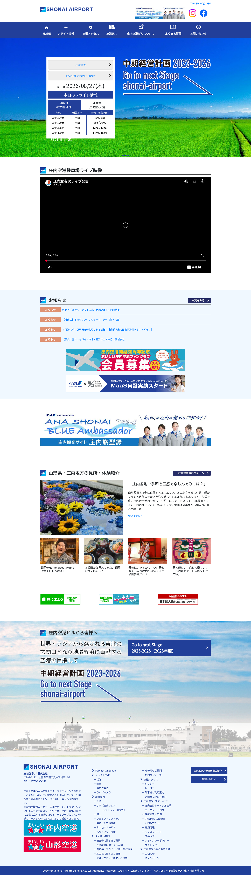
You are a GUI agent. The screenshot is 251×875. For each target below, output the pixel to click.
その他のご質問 (153, 770)
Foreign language (105, 770)
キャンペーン (152, 858)
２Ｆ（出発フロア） (107, 805)
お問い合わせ (198, 33)
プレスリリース (153, 832)
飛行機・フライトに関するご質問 (114, 849)
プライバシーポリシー (157, 840)
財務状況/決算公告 (155, 818)
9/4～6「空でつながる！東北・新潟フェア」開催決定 (91, 309)
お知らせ (150, 853)
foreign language (200, 3)
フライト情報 (66, 33)
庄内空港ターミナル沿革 (158, 805)
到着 (98, 783)
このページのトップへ (225, 872)
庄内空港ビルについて (140, 33)
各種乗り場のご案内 (155, 796)
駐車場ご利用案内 (154, 792)
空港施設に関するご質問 (109, 844)
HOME (47, 33)
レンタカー (151, 788)
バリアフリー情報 (106, 832)
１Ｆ (98, 801)
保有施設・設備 (153, 814)
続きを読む (135, 516)
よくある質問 (173, 33)
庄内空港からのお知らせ (157, 849)
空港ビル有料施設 (106, 823)
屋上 (98, 814)
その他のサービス (106, 827)
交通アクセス (91, 33)
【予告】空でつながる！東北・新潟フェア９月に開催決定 (93, 339)
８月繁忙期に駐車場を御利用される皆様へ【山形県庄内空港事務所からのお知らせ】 (107, 329)
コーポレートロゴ (154, 810)
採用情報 (150, 827)
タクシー (150, 783)
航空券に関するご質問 (108, 840)
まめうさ (150, 836)
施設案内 (111, 33)
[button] (19, 97)
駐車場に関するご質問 (108, 853)
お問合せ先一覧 (153, 775)
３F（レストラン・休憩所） (111, 810)
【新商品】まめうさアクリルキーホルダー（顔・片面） (92, 319)
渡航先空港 (102, 788)
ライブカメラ (103, 792)
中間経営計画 (152, 823)
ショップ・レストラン (108, 818)
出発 (98, 779)
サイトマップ (152, 844)
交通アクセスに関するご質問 (111, 858)
